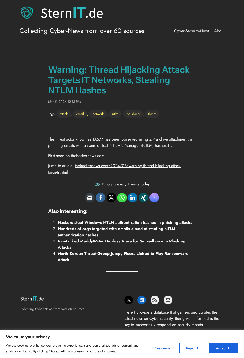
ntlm (115, 113)
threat (152, 113)
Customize (162, 348)
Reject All (193, 348)
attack (64, 113)
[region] (122, 344)
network (98, 113)
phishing (133, 113)
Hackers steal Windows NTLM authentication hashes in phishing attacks (125, 222)
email (80, 113)
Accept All (223, 348)
